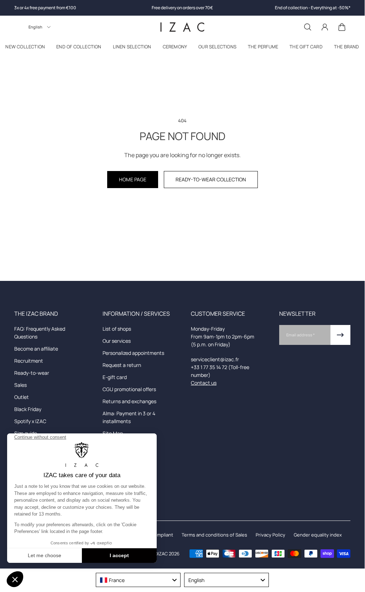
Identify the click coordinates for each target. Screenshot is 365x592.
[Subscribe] (340, 335)
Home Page (132, 179)
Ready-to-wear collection (211, 179)
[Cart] (341, 27)
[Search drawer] (307, 27)
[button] (79, 48)
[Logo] (182, 27)
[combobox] (138, 580)
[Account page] (324, 27)
